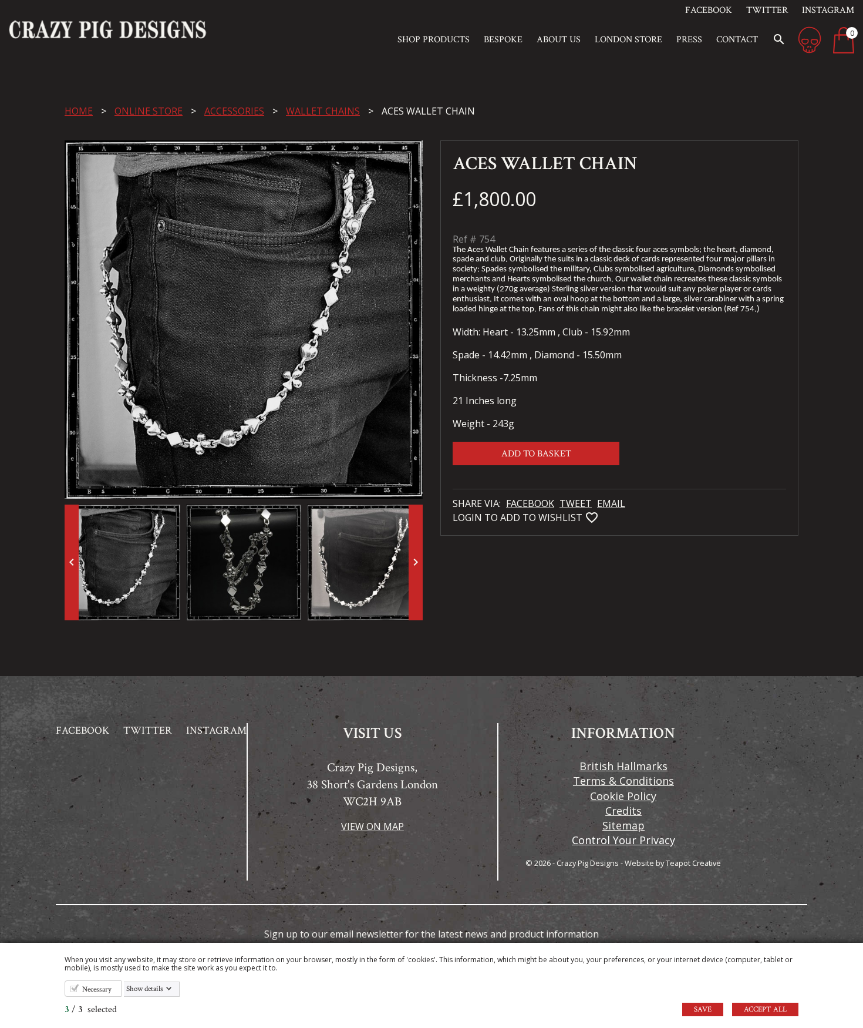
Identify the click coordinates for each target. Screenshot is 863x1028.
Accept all (765, 1009)
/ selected (91, 1009)
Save (703, 1009)
